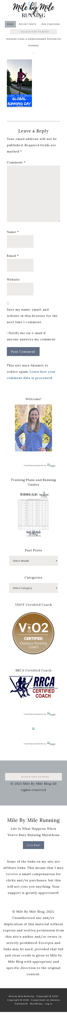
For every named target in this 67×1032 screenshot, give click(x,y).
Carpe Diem (38, 1000)
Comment (16, 162)
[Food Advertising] (33, 728)
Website (13, 279)
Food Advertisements (33, 465)
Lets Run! (33, 845)
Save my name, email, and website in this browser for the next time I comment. (32, 316)
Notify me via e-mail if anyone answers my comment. (31, 336)
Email (13, 256)
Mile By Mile (33, 10)
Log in (49, 1003)
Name (13, 232)
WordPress (36, 1003)
